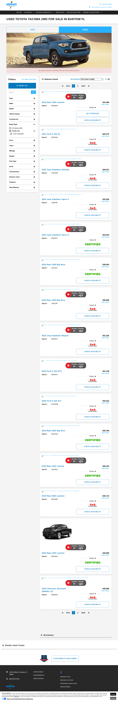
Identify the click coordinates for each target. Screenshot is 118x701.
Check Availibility (92, 120)
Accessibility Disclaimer (65, 658)
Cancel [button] (113, 698)
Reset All (23, 85)
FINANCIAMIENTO (38, 675)
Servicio (60, 12)
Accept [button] (113, 694)
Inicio (19, 12)
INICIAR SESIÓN (65, 687)
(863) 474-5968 (107, 4)
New (33, 30)
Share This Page (30, 79)
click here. (16, 696)
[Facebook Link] (61, 672)
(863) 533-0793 (14, 679)
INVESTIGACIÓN (38, 678)
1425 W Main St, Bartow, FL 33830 (101, 7)
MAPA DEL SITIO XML (66, 680)
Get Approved (92, 113)
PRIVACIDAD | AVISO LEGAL (68, 683)
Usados (28, 12)
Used (85, 30)
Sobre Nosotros (91, 12)
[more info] (76, 95)
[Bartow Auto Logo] (11, 9)
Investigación (74, 12)
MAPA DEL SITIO (65, 677)
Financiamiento (44, 12)
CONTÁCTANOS (38, 672)
